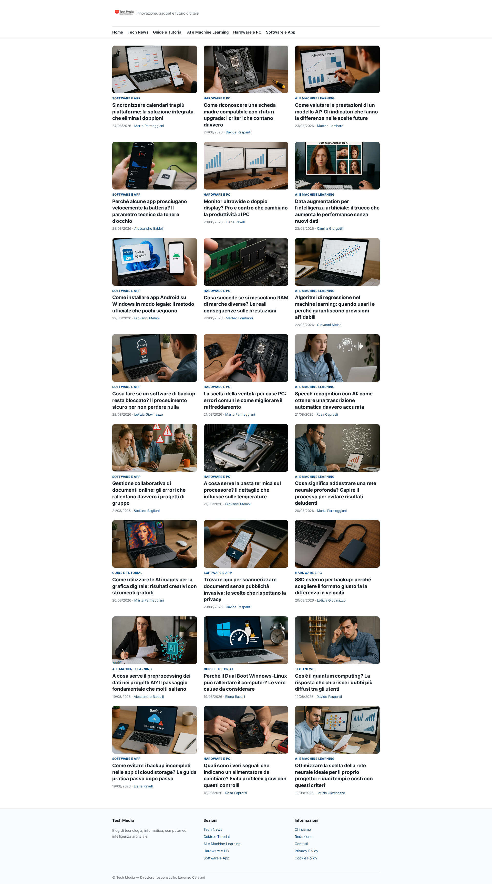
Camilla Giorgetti (330, 228)
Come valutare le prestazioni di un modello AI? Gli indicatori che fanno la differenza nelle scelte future (336, 111)
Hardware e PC (247, 32)
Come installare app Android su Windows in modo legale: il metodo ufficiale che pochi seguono (153, 303)
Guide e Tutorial (167, 32)
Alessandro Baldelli (149, 228)
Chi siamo (303, 829)
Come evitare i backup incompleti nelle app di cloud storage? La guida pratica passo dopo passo (154, 772)
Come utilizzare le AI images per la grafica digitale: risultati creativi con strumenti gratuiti (154, 586)
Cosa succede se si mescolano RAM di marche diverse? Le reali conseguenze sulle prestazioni (246, 304)
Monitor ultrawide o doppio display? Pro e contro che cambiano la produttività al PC (246, 207)
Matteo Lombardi (330, 126)
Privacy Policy (306, 851)
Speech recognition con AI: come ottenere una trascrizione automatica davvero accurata (334, 400)
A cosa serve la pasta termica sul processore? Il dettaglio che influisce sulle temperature (242, 489)
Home (117, 32)
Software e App (280, 32)
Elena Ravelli (235, 222)
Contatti (301, 843)
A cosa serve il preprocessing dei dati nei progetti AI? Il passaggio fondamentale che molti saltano (151, 682)
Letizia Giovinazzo (148, 414)
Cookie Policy (306, 858)
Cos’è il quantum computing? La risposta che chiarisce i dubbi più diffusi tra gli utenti (334, 682)
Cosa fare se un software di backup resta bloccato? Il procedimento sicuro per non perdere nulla (153, 400)
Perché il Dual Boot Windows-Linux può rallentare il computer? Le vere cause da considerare (245, 682)
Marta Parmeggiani (149, 126)
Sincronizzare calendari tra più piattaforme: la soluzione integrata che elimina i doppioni (152, 111)
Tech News (138, 32)
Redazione (303, 836)
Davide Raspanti (238, 132)
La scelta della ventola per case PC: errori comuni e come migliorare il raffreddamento (245, 400)
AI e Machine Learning (208, 32)
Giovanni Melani (147, 318)
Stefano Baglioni (147, 511)
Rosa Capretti (327, 414)
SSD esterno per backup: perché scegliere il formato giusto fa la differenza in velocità (333, 586)
